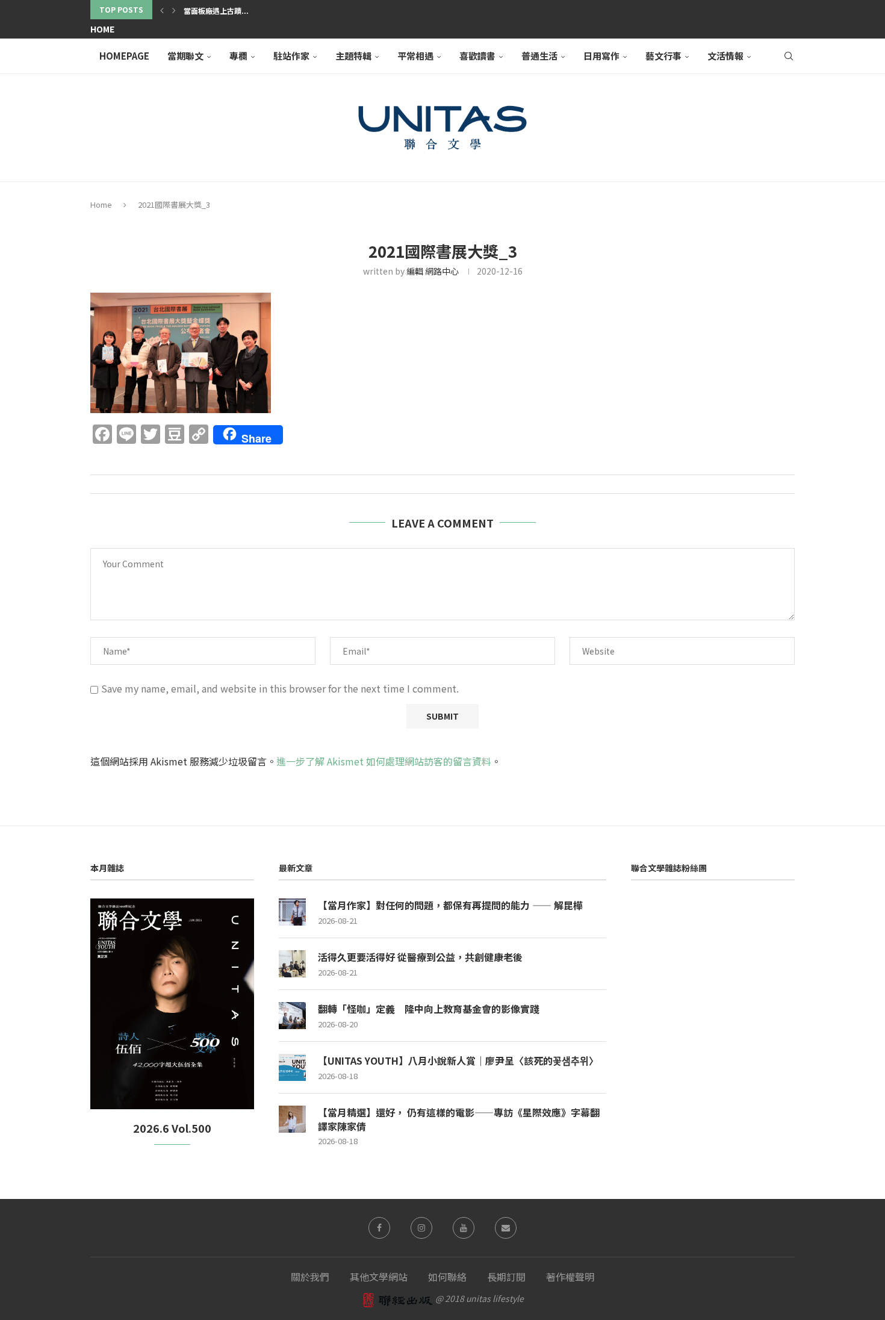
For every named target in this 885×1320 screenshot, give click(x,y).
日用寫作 (601, 55)
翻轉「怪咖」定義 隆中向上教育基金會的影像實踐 (428, 1008)
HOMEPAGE (124, 55)
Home (102, 29)
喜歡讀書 (477, 55)
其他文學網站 (379, 1276)
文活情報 (725, 55)
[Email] (506, 1228)
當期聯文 (185, 55)
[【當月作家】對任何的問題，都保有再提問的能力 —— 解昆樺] (292, 912)
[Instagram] (421, 1228)
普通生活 (539, 55)
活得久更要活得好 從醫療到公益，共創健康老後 (420, 957)
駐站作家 (291, 55)
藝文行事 (663, 55)
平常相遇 (415, 55)
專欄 (238, 55)
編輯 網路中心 (432, 271)
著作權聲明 (570, 1276)
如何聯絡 (447, 1276)
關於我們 (310, 1276)
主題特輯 (353, 55)
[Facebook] (379, 1228)
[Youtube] (463, 1228)
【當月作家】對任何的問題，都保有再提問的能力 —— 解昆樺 (450, 905)
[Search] (789, 56)
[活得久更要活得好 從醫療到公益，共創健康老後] (292, 963)
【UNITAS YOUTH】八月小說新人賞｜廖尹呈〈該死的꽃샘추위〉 (458, 1060)
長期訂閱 (506, 1276)
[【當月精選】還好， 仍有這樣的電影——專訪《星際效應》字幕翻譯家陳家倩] (292, 1119)
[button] (162, 9)
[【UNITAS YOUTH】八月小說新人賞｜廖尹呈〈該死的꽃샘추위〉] (292, 1067)
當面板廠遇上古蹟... (216, 10)
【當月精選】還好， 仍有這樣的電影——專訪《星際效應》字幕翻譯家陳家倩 (459, 1119)
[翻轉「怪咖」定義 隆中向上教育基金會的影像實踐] (292, 1015)
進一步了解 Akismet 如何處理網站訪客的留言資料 (383, 761)
